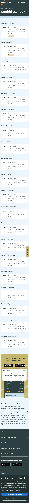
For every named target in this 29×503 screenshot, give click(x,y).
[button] (27, 251)
